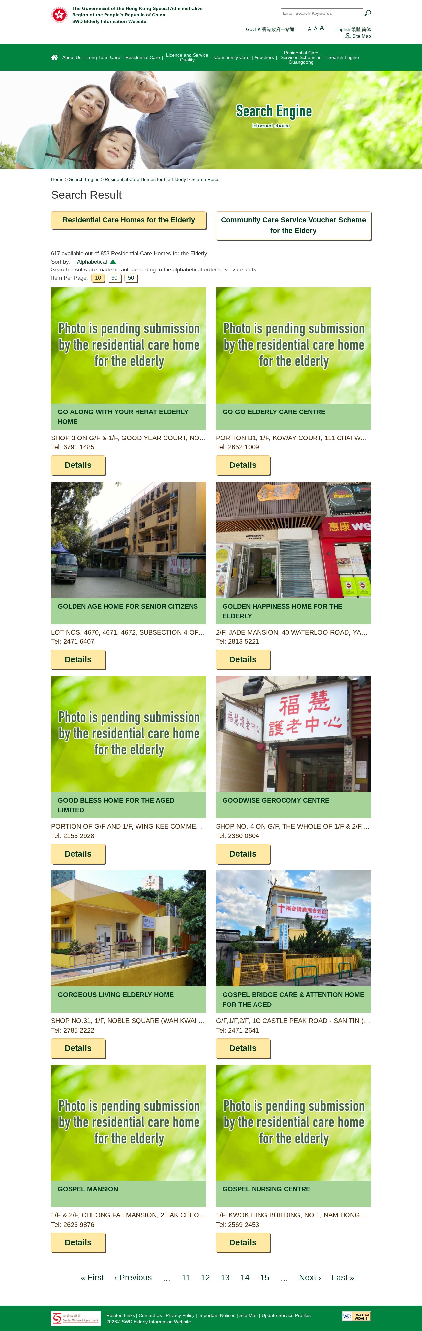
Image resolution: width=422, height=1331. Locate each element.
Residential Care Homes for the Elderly (145, 179)
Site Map (361, 36)
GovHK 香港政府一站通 (270, 29)
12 (205, 1277)
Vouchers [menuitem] (264, 57)
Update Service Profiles (286, 1315)
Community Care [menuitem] (232, 57)
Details (78, 464)
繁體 (356, 29)
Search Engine (84, 179)
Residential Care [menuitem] (142, 57)
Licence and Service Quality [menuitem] (187, 57)
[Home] (59, 14)
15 (264, 1277)
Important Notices (216, 1315)
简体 (366, 29)
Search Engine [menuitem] (343, 57)
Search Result (206, 179)
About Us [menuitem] (71, 57)
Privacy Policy (180, 1315)
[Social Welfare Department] (76, 1318)
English (342, 29)
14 (245, 1277)
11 (186, 1277)
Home (57, 179)
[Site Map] (348, 36)
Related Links (120, 1315)
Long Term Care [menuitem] (103, 57)
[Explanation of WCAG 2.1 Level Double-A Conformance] (356, 1315)
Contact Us (150, 1315)
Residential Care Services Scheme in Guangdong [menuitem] (301, 57)
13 (225, 1277)
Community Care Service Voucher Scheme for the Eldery (293, 225)
